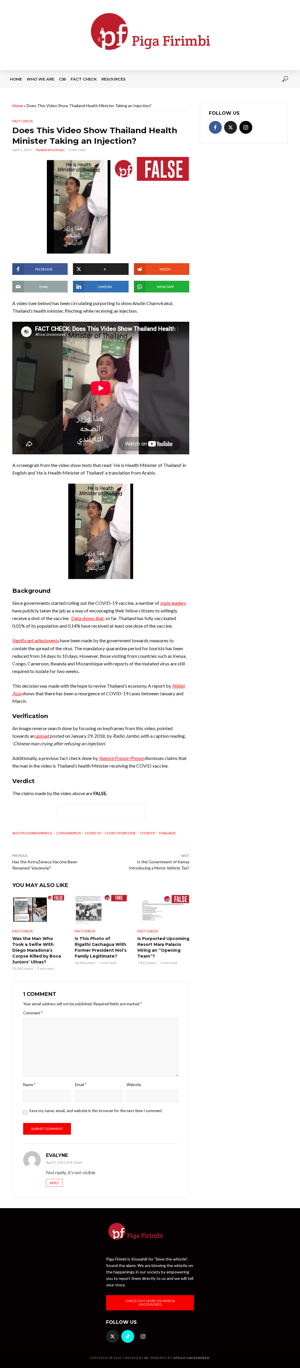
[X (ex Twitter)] (230, 127)
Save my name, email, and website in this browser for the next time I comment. (96, 1110)
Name (29, 1084)
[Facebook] (215, 127)
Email (80, 1084)
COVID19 (147, 833)
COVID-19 (93, 833)
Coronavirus (68, 833)
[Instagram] (245, 127)
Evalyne (57, 1155)
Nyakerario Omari (50, 150)
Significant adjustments (35, 640)
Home (16, 79)
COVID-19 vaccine (120, 833)
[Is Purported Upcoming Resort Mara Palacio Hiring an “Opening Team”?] (163, 909)
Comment (32, 1013)
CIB (62, 79)
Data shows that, (88, 618)
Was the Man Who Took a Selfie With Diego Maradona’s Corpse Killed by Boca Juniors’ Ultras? (36, 950)
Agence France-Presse (121, 758)
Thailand (166, 833)
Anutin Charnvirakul (32, 833)
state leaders (173, 603)
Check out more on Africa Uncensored (150, 1303)
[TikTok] (127, 1336)
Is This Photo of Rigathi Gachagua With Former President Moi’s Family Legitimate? (101, 947)
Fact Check (84, 79)
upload (42, 736)
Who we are (40, 79)
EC (146, 1358)
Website (134, 1084)
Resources (113, 79)
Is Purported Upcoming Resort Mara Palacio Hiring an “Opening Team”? (163, 947)
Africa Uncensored (191, 1358)
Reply (54, 1183)
